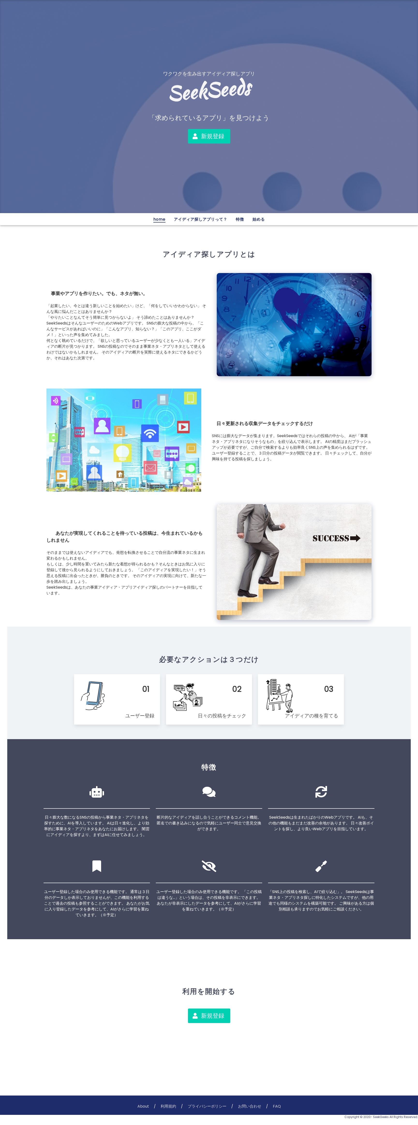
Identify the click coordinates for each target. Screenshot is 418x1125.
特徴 (240, 219)
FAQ (277, 1106)
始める (259, 219)
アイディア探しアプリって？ (200, 219)
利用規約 (168, 1106)
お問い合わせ (249, 1106)
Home (159, 219)
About (143, 1106)
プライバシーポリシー (207, 1106)
